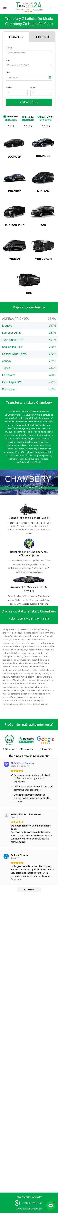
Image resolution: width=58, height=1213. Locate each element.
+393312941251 (32, 1203)
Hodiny (9, 87)
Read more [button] (16, 879)
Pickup (9, 47)
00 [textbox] (33, 93)
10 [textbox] (8, 93)
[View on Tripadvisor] (6, 816)
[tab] (16, 37)
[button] (50, 1205)
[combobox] (29, 53)
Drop (8, 60)
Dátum (9, 72)
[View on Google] (6, 856)
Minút (32, 87)
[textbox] (29, 53)
